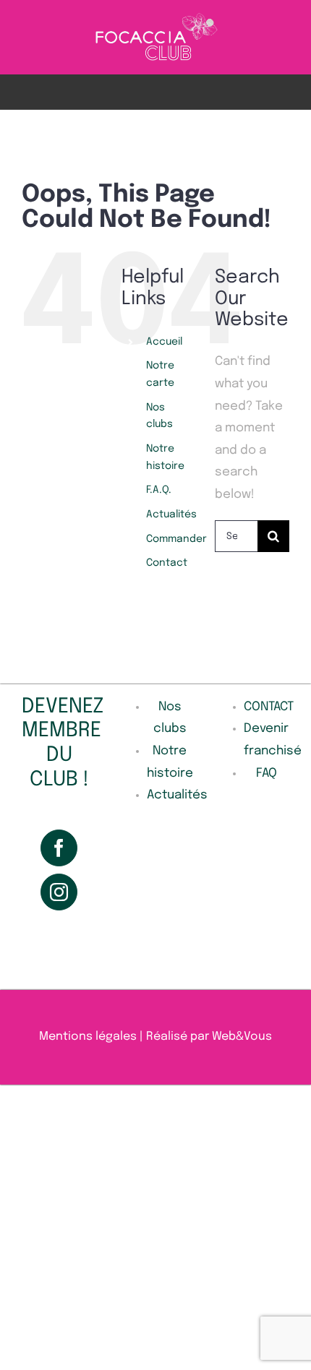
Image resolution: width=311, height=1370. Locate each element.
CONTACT (269, 707)
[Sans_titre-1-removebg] (156, 17)
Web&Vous (242, 1036)
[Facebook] (59, 848)
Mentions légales (88, 1036)
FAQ (266, 773)
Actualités (171, 514)
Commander (176, 539)
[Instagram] (59, 892)
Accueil (164, 342)
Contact (166, 563)
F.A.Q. (158, 490)
